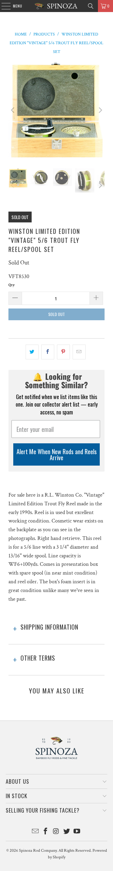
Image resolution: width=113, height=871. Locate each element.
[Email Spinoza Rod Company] (35, 832)
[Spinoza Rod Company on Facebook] (45, 832)
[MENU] (3, 6)
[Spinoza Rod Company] (56, 6)
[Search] (90, 6)
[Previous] (13, 110)
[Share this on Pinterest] (63, 352)
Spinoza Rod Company (38, 850)
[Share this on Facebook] (47, 352)
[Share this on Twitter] (32, 352)
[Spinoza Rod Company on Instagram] (56, 832)
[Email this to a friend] (79, 352)
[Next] (100, 110)
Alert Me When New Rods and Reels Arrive (57, 454)
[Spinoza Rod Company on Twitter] (66, 832)
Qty (11, 285)
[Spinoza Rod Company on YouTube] (77, 832)
